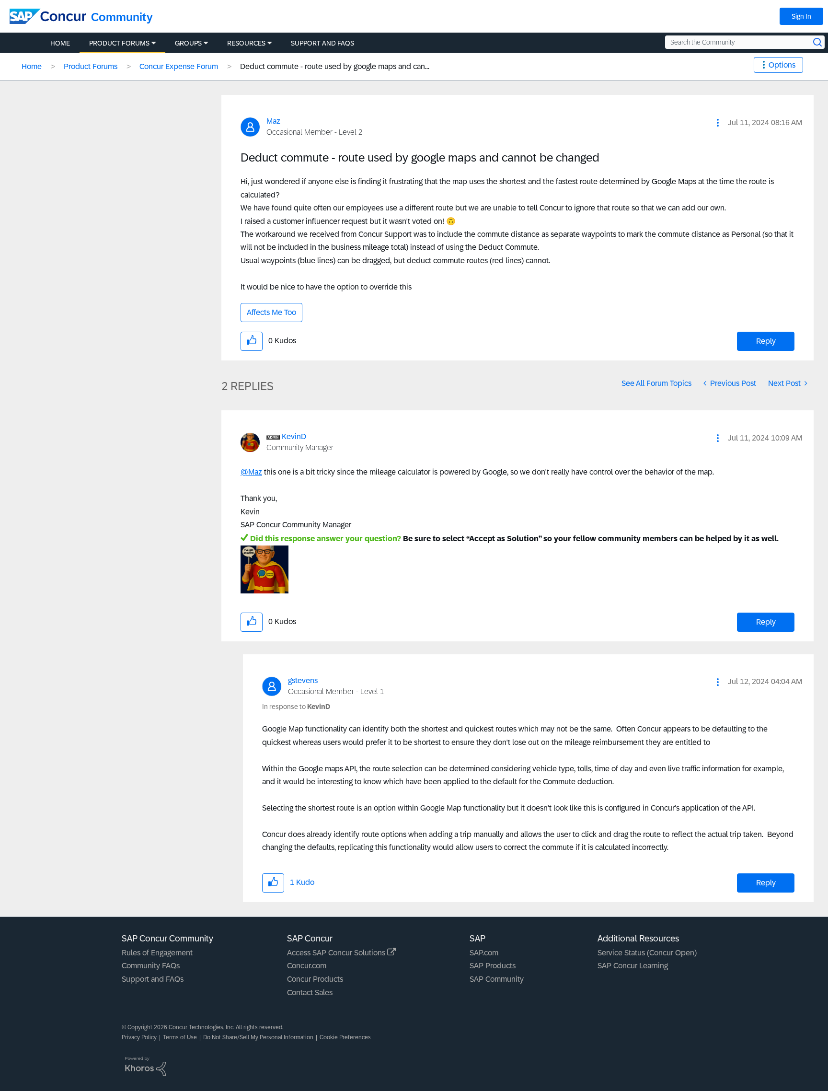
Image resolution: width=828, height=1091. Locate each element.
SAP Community (497, 979)
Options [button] (782, 65)
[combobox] (745, 42)
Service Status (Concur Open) (647, 953)
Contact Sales (310, 992)
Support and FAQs (153, 979)
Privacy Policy (139, 1037)
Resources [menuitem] (246, 43)
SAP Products (493, 966)
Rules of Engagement (157, 953)
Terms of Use (180, 1037)
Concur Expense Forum (178, 66)
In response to (296, 706)
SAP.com (484, 953)
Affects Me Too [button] (271, 312)
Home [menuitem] (60, 43)
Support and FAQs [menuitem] (322, 43)
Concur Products (315, 979)
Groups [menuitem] (188, 43)
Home (32, 66)
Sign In (801, 16)
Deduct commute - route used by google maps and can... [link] (334, 66)
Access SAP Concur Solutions (337, 953)
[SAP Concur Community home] (48, 16)
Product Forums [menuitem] (119, 43)
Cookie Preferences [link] (345, 1037)
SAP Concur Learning (633, 966)
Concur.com (306, 966)
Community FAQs (151, 966)
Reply (766, 341)
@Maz (251, 472)
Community (122, 17)
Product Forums (90, 66)
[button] (718, 123)
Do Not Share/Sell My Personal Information (258, 1037)
